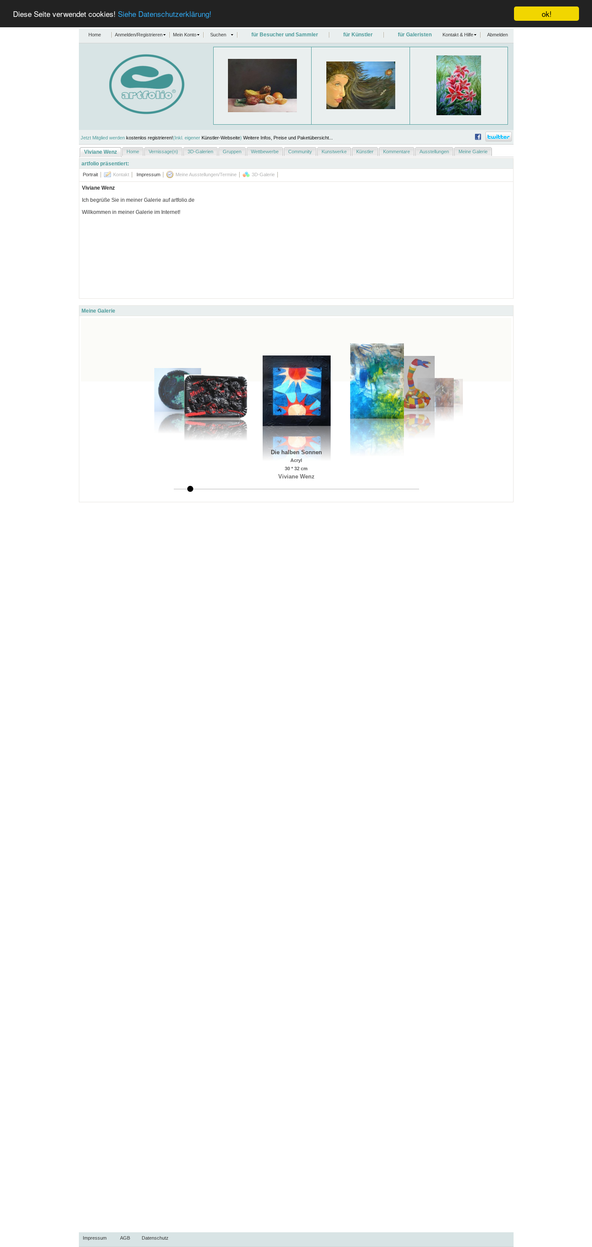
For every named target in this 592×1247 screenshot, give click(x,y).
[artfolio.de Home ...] (132, 113)
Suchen (218, 34)
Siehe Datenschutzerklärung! (164, 14)
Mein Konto (184, 34)
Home (94, 34)
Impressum (95, 1238)
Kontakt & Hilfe (457, 34)
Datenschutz (155, 1238)
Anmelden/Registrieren (139, 34)
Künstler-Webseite (221, 137)
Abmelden (497, 34)
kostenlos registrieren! (149, 137)
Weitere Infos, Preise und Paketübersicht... (288, 137)
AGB (125, 1238)
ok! (547, 13)
